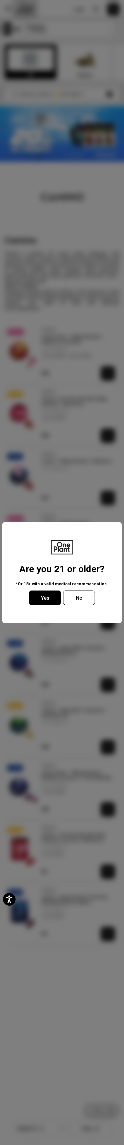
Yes (45, 598)
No (79, 598)
